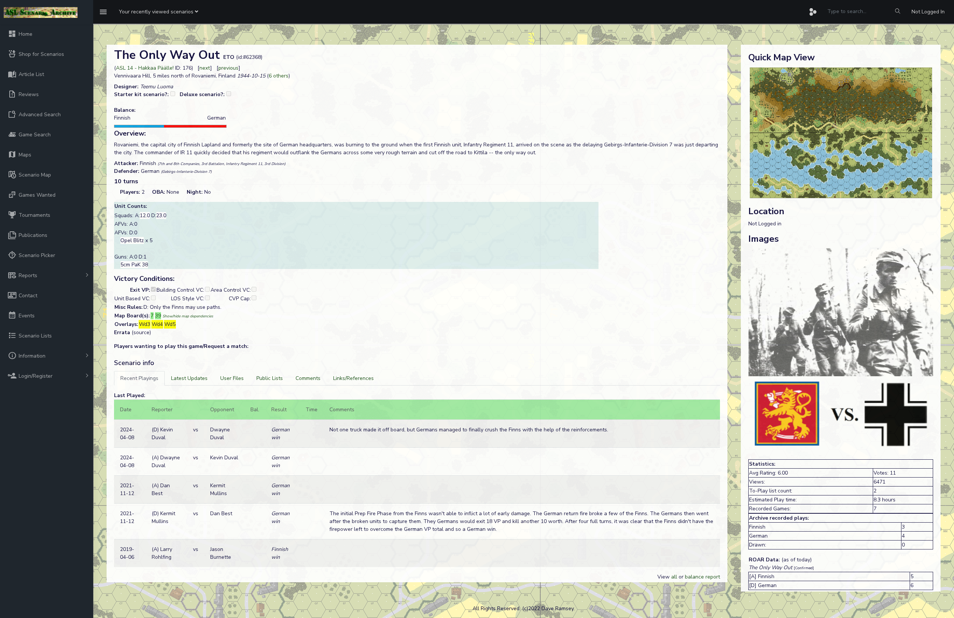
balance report (702, 576)
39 (158, 315)
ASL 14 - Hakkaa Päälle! (145, 68)
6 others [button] (278, 75)
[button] (158, 12)
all (674, 576)
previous (228, 68)
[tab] (139, 378)
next (204, 68)
